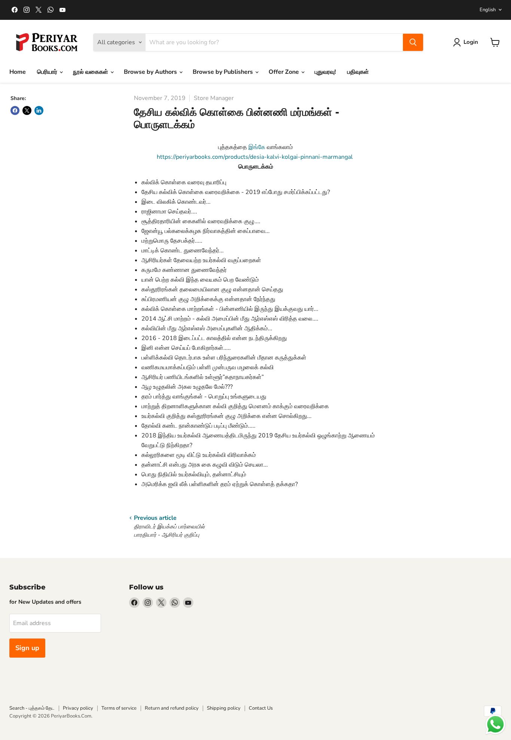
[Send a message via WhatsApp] (495, 724)
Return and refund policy (172, 708)
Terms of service (119, 708)
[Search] (413, 42)
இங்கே (256, 147)
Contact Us (261, 708)
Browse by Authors (151, 72)
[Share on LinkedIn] (38, 110)
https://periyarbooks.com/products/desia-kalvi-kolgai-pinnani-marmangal (255, 157)
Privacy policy (78, 708)
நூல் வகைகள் (91, 72)
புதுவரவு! (325, 72)
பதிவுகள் (358, 72)
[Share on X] (26, 110)
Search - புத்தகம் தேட (32, 708)
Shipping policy (224, 708)
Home (17, 72)
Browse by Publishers (223, 72)
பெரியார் (48, 72)
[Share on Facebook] (14, 110)
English (488, 9)
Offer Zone (284, 72)
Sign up (27, 647)
